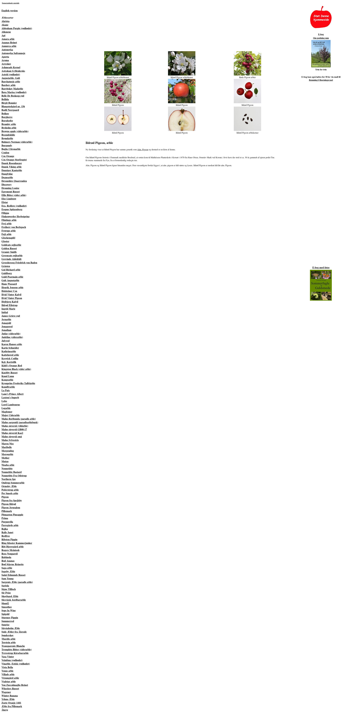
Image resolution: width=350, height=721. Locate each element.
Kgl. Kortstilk (9, 362)
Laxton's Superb (10, 397)
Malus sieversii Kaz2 (12, 433)
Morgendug (8, 450)
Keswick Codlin (10, 358)
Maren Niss (8, 443)
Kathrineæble (9, 351)
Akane (5, 24)
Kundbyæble (8, 387)
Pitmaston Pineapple (12, 514)
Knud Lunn (8, 376)
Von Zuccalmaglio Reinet (15, 685)
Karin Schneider (10, 348)
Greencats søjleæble (12, 255)
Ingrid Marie (8, 308)
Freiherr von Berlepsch (14, 227)
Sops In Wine (9, 610)
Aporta (5, 56)
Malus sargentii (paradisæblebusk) (20, 422)
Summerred (8, 621)
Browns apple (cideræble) (15, 131)
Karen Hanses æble (12, 344)
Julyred (6, 340)
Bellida (5, 99)
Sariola (5, 585)
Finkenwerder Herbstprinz (16, 216)
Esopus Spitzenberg (12, 209)
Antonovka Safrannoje (13, 53)
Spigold (5, 614)
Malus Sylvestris (10, 440)
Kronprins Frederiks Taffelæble (18, 383)
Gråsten (6, 266)
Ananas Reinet (9, 42)
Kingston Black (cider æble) (16, 369)
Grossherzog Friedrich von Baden (19, 262)
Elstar (5, 202)
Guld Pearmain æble (12, 277)
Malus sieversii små (12, 436)
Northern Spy (9, 479)
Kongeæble (7, 379)
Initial (5, 312)
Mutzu (5, 461)
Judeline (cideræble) (12, 337)
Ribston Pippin (9, 539)
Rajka (5, 529)
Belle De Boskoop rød (13, 95)
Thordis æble (8, 639)
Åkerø (5, 710)
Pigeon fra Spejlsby (12, 500)
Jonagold (6, 323)
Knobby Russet (10, 372)
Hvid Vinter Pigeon (12, 298)
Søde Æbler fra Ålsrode (14, 631)
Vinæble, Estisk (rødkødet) (16, 663)
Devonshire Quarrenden (14, 181)
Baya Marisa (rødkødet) (14, 92)
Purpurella (7, 521)
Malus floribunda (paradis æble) (19, 419)
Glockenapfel (8, 237)
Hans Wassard (9, 284)
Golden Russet (9, 248)
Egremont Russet (11, 191)
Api (3, 35)
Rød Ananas (8, 560)
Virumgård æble (10, 678)
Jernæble (6, 319)
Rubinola (6, 557)
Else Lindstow (9, 198)
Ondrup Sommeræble (13, 482)
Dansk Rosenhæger (12, 163)
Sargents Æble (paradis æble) (17, 582)
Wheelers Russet (10, 688)
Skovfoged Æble (10, 596)
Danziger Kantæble (12, 170)
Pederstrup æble (10, 489)
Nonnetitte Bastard (12, 472)
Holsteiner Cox (9, 291)
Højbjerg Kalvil (10, 301)
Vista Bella (7, 667)
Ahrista (5, 21)
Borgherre (7, 117)
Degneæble (7, 177)
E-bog (321, 34)
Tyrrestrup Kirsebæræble (15, 653)
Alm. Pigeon (142, 149)
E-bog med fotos (320, 267)
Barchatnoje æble (11, 81)
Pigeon (5, 497)
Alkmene (6, 32)
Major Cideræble (11, 415)
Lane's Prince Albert (13, 394)
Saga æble (7, 568)
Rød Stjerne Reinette (13, 564)
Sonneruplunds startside (10, 3)
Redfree (6, 536)
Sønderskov (8, 635)
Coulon (5, 152)
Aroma (5, 60)
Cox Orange (8, 156)
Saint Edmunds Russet (13, 575)
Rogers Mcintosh (10, 550)
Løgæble (6, 408)
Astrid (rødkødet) (11, 74)
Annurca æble (9, 46)
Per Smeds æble (10, 493)
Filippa (5, 213)
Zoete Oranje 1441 (11, 702)
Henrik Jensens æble (12, 287)
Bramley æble (9, 124)
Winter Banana (10, 695)
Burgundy (7, 145)
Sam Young (8, 578)
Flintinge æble (9, 220)
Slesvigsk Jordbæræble (14, 600)
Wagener (6, 692)
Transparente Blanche (13, 646)
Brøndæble (7, 138)
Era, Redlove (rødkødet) (14, 206)
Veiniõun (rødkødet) (12, 660)
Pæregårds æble (10, 525)
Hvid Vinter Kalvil (11, 294)
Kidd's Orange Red (12, 365)
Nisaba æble (8, 465)
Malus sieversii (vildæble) (15, 426)
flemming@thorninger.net (321, 80)
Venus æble (7, 671)
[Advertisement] (184, 25)
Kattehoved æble (10, 355)
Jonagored (7, 326)
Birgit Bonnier (9, 103)
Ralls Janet (7, 532)
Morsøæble (7, 454)
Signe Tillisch (9, 589)
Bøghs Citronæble (11, 149)
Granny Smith (9, 252)
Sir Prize (6, 592)
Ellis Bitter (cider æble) (14, 195)
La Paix (6, 390)
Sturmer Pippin (10, 617)
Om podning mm (321, 37)
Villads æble (8, 674)
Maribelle (7, 447)
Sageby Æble (8, 571)
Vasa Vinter (8, 656)
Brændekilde (8, 135)
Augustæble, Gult (11, 78)
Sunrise (5, 624)
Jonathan (6, 330)
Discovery (7, 184)
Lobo (4, 401)
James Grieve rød (11, 316)
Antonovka (7, 49)
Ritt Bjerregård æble (13, 546)
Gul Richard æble (11, 269)
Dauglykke (7, 174)
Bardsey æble (9, 85)
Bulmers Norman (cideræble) (17, 142)
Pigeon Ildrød (9, 504)
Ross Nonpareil (10, 553)
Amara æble (8, 39)
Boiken (5, 113)
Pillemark (7, 511)
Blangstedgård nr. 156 (13, 106)
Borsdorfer (7, 120)
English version (10, 10)
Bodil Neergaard (10, 110)
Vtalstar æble (9, 681)
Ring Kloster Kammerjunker (17, 543)
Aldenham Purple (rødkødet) (17, 28)
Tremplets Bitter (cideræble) (17, 649)
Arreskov (6, 64)
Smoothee (7, 607)
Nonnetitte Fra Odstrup (14, 475)
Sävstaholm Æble (11, 628)
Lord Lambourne (11, 404)
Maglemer (7, 411)
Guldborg (7, 273)
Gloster (5, 241)
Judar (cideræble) (11, 333)
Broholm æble (9, 127)
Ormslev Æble (9, 486)
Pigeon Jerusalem (11, 507)
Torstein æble (9, 642)
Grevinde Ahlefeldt (11, 259)
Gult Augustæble (10, 280)
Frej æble (7, 223)
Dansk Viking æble (12, 166)
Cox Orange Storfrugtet (14, 159)
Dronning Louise (10, 188)
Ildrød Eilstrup (10, 305)
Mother (5, 458)
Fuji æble (6, 234)
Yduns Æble (8, 699)
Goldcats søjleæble (11, 245)
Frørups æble (9, 230)
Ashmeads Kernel (11, 67)
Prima (5, 518)
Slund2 (5, 603)
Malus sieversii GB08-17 (14, 429)
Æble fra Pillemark (12, 706)
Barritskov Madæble (12, 88)
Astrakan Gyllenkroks (13, 71)
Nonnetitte (7, 468)
